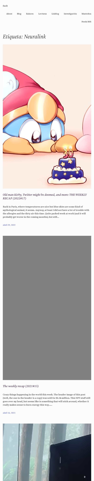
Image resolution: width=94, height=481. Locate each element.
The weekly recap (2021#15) (21, 386)
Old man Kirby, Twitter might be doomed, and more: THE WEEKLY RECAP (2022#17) (45, 196)
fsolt (5, 5)
